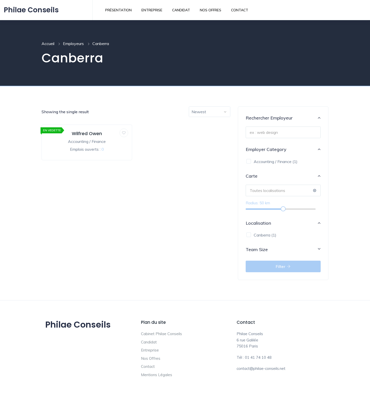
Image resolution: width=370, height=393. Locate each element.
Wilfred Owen (87, 133)
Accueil (48, 43)
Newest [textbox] (199, 111)
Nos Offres (210, 10)
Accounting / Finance (87, 141)
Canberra (262, 235)
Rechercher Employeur (269, 118)
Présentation (118, 10)
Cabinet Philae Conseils (161, 333)
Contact (239, 10)
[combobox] (209, 111)
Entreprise (151, 10)
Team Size (257, 249)
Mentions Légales (156, 374)
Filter (281, 266)
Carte (251, 176)
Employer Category (266, 149)
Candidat (181, 10)
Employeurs (73, 43)
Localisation (258, 223)
